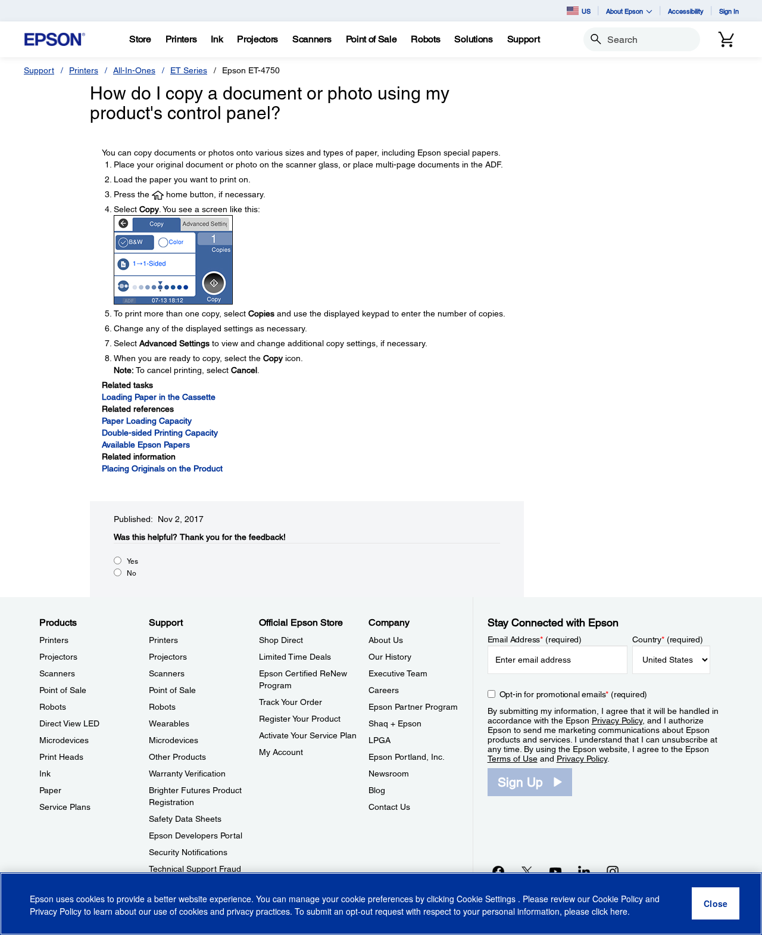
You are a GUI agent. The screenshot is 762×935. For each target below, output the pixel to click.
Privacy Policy (617, 720)
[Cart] (726, 39)
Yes (132, 561)
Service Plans (64, 807)
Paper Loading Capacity (147, 420)
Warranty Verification (187, 773)
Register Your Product (300, 718)
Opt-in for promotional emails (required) (573, 694)
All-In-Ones (134, 70)
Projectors (58, 656)
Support (39, 70)
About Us (385, 640)
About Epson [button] (624, 11)
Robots (52, 707)
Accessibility (686, 11)
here (618, 912)
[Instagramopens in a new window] (612, 871)
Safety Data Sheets (185, 819)
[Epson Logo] (55, 39)
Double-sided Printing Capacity (160, 432)
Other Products (177, 757)
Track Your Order (290, 702)
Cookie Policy (617, 899)
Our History (389, 656)
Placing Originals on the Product (162, 468)
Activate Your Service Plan (308, 735)
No (131, 573)
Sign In (729, 11)
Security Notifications (188, 852)
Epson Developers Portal (195, 835)
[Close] (715, 904)
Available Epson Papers (146, 444)
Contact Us (389, 807)
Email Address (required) (535, 639)
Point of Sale (62, 690)
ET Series (188, 70)
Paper (50, 790)
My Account (281, 752)
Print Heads (61, 757)
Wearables (169, 723)
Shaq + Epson (394, 723)
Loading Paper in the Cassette (159, 397)
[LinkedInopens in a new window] (584, 871)
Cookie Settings (487, 899)
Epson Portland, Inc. (406, 757)
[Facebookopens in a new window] (498, 871)
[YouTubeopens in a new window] (555, 871)
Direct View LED (69, 723)
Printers (83, 70)
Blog (376, 790)
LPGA (379, 740)
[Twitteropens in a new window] (527, 871)
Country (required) (667, 639)
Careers (383, 690)
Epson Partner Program (413, 707)
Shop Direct (281, 640)
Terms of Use (513, 758)
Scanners (57, 673)
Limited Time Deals (295, 656)
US (586, 11)
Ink (45, 773)
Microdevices (64, 740)
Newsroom (388, 773)
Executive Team (397, 673)
